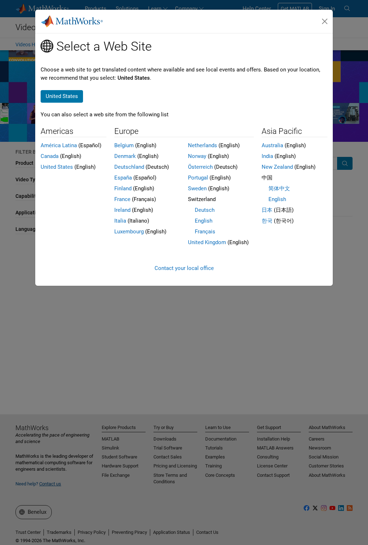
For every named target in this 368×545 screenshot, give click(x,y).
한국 (267, 221)
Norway (197, 156)
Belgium (124, 145)
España (123, 177)
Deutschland (129, 167)
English (203, 221)
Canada (50, 156)
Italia (120, 221)
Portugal (198, 177)
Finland (123, 188)
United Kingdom (207, 242)
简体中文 (279, 188)
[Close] (324, 21)
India (267, 156)
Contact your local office (184, 268)
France (122, 199)
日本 (267, 210)
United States (57, 167)
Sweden (197, 188)
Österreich (200, 167)
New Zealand (277, 167)
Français (205, 231)
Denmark (125, 156)
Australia (272, 145)
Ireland (122, 210)
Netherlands (202, 145)
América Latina (59, 145)
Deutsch (205, 210)
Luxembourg (129, 231)
